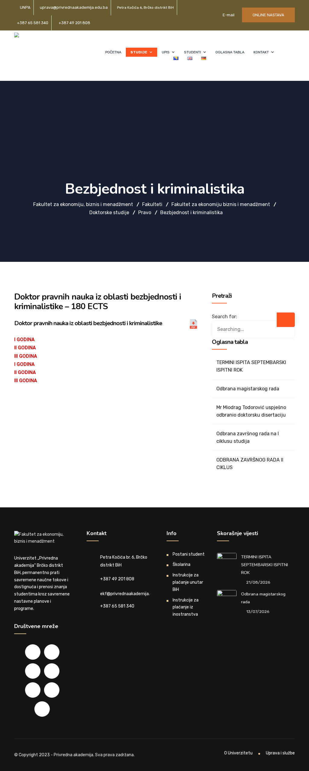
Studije (138, 52)
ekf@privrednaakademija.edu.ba (131, 593)
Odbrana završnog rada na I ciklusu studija (247, 437)
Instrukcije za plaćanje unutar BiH (188, 582)
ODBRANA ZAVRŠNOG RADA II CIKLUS (249, 463)
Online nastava (268, 15)
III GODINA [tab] (25, 356)
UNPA (25, 7)
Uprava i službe (280, 753)
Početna (113, 52)
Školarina (181, 564)
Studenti (192, 52)
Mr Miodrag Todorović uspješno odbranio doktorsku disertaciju (251, 411)
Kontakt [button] (261, 52)
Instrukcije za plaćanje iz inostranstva (186, 607)
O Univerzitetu (238, 753)
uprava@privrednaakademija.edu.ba (74, 7)
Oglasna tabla (229, 52)
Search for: (224, 316)
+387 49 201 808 (74, 23)
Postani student (189, 554)
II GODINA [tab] (25, 348)
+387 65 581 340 (32, 23)
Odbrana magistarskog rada (247, 389)
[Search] (286, 320)
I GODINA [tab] (24, 339)
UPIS (166, 52)
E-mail (228, 15)
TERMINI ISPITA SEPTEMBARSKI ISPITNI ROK (251, 366)
